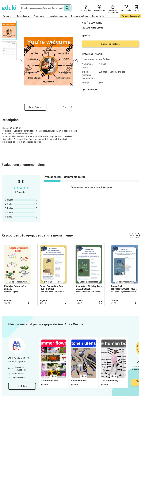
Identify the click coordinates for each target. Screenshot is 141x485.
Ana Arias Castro (94, 27)
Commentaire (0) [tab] (74, 177)
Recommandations (79, 16)
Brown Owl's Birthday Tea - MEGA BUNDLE (88, 287)
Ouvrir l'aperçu (35, 107)
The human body (109, 380)
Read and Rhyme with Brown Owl (54, 292)
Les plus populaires (58, 16)
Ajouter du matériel (110, 44)
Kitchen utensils (79, 380)
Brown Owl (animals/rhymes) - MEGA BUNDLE (124, 287)
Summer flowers (49, 380)
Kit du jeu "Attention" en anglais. (15, 287)
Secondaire (22, 16)
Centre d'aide (98, 16)
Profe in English (11, 292)
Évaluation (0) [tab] (52, 177)
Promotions (39, 16)
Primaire (7, 16)
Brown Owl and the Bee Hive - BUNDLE (51, 287)
